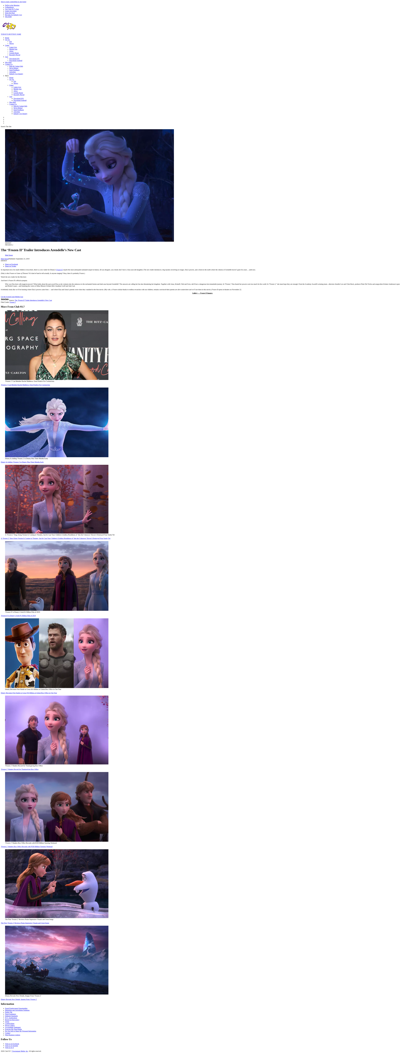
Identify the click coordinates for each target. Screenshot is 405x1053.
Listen (7, 45)
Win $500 (8, 17)
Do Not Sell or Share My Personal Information (20, 1031)
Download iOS (14, 59)
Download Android (15, 60)
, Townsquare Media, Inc (19, 1051)
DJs (10, 41)
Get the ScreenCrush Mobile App (12, 297)
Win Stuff (8, 62)
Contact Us (9, 64)
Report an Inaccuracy (12, 1020)
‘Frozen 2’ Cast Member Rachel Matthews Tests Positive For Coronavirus (25, 385)
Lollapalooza (9, 7)
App (6, 57)
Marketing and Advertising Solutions (17, 1010)
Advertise (12, 72)
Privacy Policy (10, 1025)
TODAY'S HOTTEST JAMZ (11, 34)
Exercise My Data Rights (13, 1029)
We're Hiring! (13, 68)
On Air (7, 40)
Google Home (14, 53)
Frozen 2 (13, 302)
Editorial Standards (11, 1016)
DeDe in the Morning (12, 5)
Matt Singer (5, 259)
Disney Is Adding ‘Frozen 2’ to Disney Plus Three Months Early (22, 462)
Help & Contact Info (16, 66)
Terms (7, 1022)
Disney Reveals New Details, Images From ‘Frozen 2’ (19, 999)
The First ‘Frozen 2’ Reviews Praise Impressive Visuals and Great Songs (25, 923)
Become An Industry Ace (13, 15)
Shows (11, 43)
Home (7, 38)
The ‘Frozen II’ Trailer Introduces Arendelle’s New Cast (33, 300)
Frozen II (59, 270)
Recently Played (14, 55)
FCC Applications (11, 1018)
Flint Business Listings (12, 1035)
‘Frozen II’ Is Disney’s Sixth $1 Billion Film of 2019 (18, 616)
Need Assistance (10, 1014)
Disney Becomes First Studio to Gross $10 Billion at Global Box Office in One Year (29, 693)
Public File (8, 1012)
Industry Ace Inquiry (16, 74)
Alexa (11, 51)
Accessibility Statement (13, 1027)
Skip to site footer (20, 2)
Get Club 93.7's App (12, 9)
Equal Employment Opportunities (16, 1008)
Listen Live (13, 47)
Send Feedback (14, 70)
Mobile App (13, 49)
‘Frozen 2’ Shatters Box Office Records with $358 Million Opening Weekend (27, 846)
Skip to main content (8, 2)
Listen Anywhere (11, 11)
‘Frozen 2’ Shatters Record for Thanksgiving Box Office (19, 769)
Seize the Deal (10, 13)
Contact (7, 1033)
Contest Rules (9, 1023)
